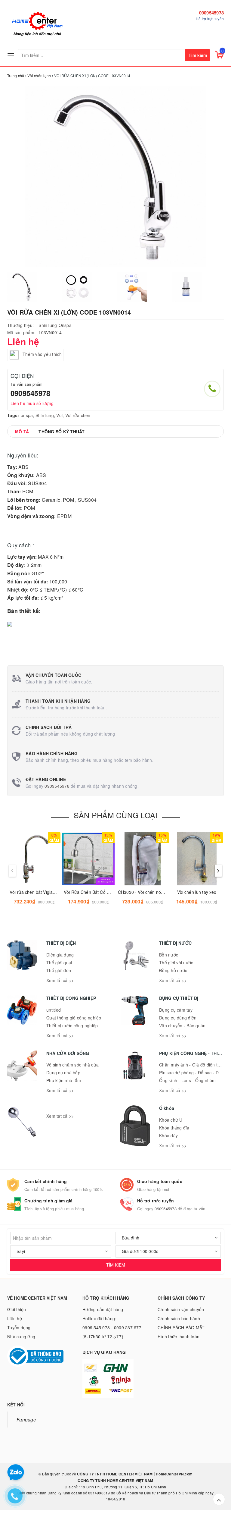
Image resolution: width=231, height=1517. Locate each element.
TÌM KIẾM (115, 1265)
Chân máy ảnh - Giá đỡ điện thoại (192, 1065)
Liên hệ (14, 1318)
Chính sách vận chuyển (181, 1309)
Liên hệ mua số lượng (32, 403)
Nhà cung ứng (21, 1336)
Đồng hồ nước (173, 970)
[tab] (22, 432)
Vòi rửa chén (78, 415)
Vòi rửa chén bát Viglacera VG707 (42, 892)
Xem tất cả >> (60, 980)
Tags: (13, 415)
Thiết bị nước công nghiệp (72, 1025)
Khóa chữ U (171, 1120)
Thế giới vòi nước (176, 963)
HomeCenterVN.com (173, 1474)
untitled (53, 1010)
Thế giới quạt (59, 963)
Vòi (59, 415)
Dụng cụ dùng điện (177, 1018)
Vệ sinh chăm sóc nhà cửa (72, 1065)
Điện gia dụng (60, 955)
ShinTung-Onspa (55, 325)
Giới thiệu (16, 1309)
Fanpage (26, 1419)
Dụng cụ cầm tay (175, 1010)
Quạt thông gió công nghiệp (73, 1018)
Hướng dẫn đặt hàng (102, 1309)
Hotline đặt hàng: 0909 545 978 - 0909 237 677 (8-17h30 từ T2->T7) (111, 1327)
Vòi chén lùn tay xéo (197, 892)
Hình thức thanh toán (178, 1336)
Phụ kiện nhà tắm (63, 1080)
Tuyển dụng (19, 1327)
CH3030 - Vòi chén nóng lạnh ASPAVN (155, 892)
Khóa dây (168, 1135)
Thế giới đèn (58, 970)
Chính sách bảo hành (179, 1318)
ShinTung (44, 415)
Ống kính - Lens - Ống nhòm (187, 1080)
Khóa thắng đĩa (174, 1128)
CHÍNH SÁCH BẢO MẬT (181, 1327)
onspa (27, 415)
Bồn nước (168, 955)
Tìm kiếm (198, 55)
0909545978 (211, 12)
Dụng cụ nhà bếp (63, 1072)
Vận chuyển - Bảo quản (182, 1025)
